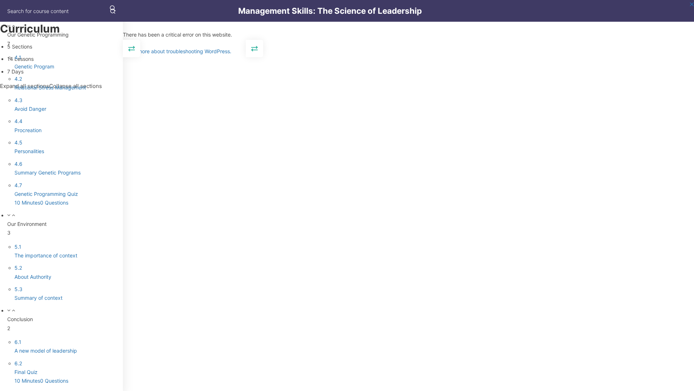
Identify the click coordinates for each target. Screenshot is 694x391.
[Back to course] (692, 11)
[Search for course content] (113, 11)
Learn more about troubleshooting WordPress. (177, 51)
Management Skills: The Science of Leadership (330, 11)
